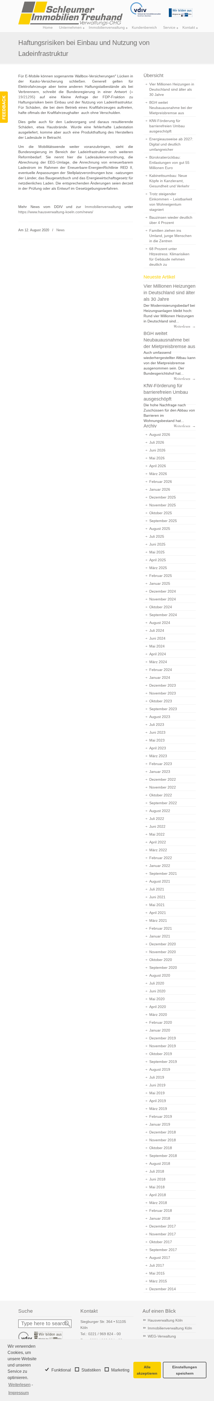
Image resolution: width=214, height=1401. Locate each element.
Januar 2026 (159, 489)
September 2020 (163, 967)
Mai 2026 (157, 458)
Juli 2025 (156, 536)
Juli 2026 (156, 442)
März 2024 (158, 662)
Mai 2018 (157, 1187)
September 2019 (163, 1062)
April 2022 (157, 842)
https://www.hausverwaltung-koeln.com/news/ (55, 212)
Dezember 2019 (162, 1038)
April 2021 (157, 913)
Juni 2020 (157, 991)
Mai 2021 (157, 905)
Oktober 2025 (160, 513)
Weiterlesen (19, 1384)
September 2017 (163, 1250)
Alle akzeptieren (147, 1370)
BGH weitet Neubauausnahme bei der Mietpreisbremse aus (170, 107)
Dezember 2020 (162, 944)
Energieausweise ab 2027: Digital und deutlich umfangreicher (171, 144)
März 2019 (158, 1109)
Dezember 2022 (162, 779)
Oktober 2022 (160, 795)
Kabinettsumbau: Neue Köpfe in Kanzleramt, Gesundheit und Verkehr (169, 180)
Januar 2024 (159, 677)
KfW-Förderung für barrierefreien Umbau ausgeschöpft (167, 126)
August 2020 (159, 975)
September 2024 (163, 615)
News (60, 230)
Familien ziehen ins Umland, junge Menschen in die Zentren (170, 235)
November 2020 (162, 952)
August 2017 (159, 1257)
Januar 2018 (159, 1218)
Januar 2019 (159, 1124)
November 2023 (162, 693)
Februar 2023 (160, 764)
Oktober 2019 (160, 1054)
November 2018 (162, 1140)
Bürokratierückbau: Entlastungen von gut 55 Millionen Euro (169, 162)
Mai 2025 (157, 552)
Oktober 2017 (160, 1242)
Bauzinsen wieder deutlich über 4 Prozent (170, 220)
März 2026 (158, 474)
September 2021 (163, 873)
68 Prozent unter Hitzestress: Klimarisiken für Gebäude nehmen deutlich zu (169, 257)
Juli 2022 (156, 819)
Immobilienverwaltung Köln (170, 1328)
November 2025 (162, 505)
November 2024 (162, 599)
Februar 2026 (160, 481)
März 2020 (158, 1014)
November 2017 (162, 1234)
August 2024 (159, 623)
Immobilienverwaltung (103, 207)
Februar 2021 (160, 928)
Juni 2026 (157, 450)
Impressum (18, 1393)
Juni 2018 (157, 1179)
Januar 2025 (159, 583)
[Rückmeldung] (4, 107)
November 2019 (162, 1046)
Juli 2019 (156, 1077)
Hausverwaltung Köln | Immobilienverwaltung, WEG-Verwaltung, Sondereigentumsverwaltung (70, 13)
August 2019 (159, 1069)
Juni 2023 (157, 732)
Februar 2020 (160, 1022)
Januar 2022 (159, 866)
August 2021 (159, 881)
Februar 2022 (160, 858)
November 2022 (162, 787)
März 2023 (158, 756)
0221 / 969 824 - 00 (104, 1334)
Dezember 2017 (162, 1226)
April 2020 (157, 1007)
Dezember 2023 (162, 685)
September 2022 (163, 803)
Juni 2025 (157, 544)
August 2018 (159, 1163)
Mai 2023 (157, 740)
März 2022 (158, 850)
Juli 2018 (156, 1171)
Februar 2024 (160, 670)
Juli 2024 (156, 630)
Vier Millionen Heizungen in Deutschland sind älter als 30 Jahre (171, 89)
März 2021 (158, 920)
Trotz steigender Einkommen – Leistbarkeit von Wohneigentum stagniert (170, 202)
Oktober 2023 (160, 701)
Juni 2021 (157, 897)
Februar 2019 (160, 1116)
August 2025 (159, 528)
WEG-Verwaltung (162, 1336)
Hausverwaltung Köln (165, 1320)
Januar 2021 (159, 936)
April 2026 (157, 466)
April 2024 (157, 654)
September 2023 (163, 709)
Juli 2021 (156, 889)
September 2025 (163, 521)
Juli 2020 (156, 983)
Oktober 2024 (160, 607)
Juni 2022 (157, 826)
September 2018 (163, 1156)
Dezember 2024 (162, 591)
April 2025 (157, 560)
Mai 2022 (157, 834)
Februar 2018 (160, 1210)
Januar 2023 (159, 771)
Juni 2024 (157, 638)
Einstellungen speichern (184, 1370)
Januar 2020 (159, 1030)
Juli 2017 (156, 1265)
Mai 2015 (157, 1273)
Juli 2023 (156, 724)
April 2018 (157, 1195)
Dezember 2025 (162, 497)
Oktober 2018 (160, 1148)
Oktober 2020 (160, 960)
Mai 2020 (157, 999)
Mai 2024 (157, 646)
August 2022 (159, 811)
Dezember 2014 (162, 1289)
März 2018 (158, 1203)
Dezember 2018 (162, 1132)
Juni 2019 (157, 1085)
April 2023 (157, 748)
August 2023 (159, 717)
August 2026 (159, 434)
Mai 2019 (157, 1093)
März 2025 (158, 568)
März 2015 (158, 1281)
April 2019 (157, 1101)
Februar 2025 (160, 576)
